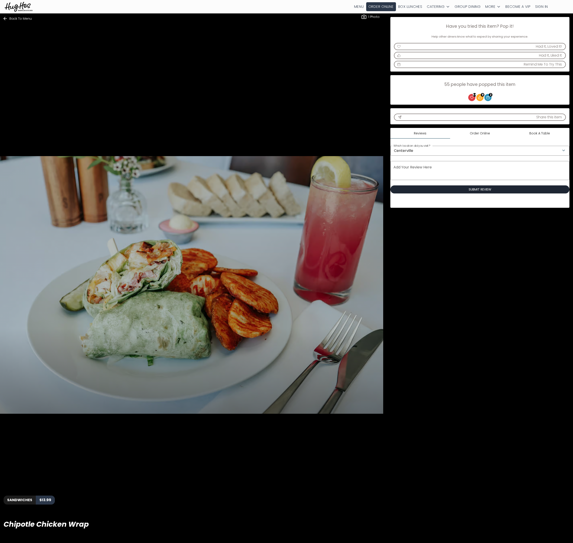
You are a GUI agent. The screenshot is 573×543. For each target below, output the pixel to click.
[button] (438, 6)
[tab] (420, 133)
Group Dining (468, 6)
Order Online (381, 6)
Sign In (541, 6)
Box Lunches (410, 6)
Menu (359, 6)
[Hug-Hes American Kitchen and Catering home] (24, 6)
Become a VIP (518, 6)
